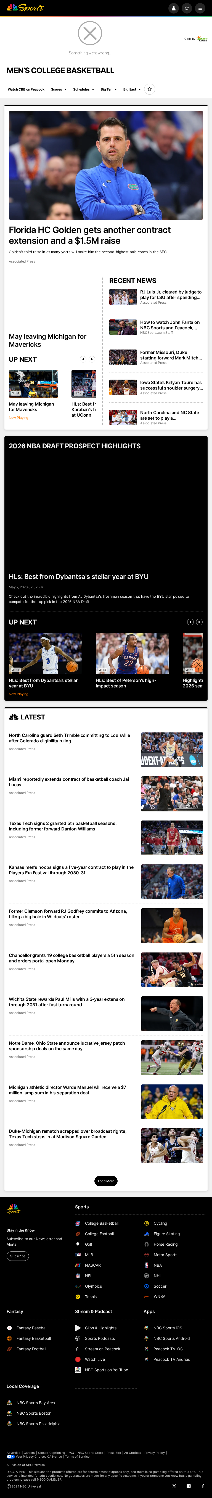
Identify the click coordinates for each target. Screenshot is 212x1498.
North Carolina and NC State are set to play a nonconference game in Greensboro (169, 415)
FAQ (71, 1453)
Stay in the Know (21, 1230)
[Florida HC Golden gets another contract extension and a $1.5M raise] (106, 165)
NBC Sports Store (90, 1453)
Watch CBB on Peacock (26, 89)
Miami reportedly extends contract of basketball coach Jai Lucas (69, 781)
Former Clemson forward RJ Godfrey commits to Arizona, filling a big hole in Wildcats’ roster (68, 913)
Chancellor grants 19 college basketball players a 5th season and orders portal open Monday (71, 958)
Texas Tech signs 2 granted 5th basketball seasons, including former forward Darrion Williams (63, 826)
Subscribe (17, 1256)
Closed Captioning (51, 1453)
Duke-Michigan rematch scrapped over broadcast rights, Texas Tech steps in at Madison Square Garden (68, 1133)
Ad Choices (132, 1453)
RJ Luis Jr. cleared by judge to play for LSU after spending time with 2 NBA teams (171, 294)
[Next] (92, 359)
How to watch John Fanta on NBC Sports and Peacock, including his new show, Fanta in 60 (171, 324)
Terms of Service (77, 1457)
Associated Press (22, 261)
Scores (56, 89)
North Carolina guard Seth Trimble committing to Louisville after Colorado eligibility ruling (69, 737)
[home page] (25, 8)
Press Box (114, 1453)
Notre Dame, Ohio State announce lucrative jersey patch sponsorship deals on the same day (67, 1045)
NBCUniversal (36, 1465)
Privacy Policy (154, 1453)
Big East (129, 89)
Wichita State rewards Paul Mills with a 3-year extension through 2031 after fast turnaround (67, 1001)
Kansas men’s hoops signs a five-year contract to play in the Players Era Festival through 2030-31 (71, 869)
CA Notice (54, 1457)
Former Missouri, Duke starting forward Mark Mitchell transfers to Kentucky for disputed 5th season (171, 355)
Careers (29, 1453)
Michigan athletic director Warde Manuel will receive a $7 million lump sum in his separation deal (67, 1089)
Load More (106, 1181)
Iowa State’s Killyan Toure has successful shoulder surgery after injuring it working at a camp (171, 385)
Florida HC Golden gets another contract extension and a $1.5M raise (90, 235)
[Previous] (83, 359)
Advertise (13, 1453)
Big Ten (106, 89)
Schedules (81, 89)
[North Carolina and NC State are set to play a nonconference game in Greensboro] (123, 417)
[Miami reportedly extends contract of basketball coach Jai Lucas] (172, 793)
